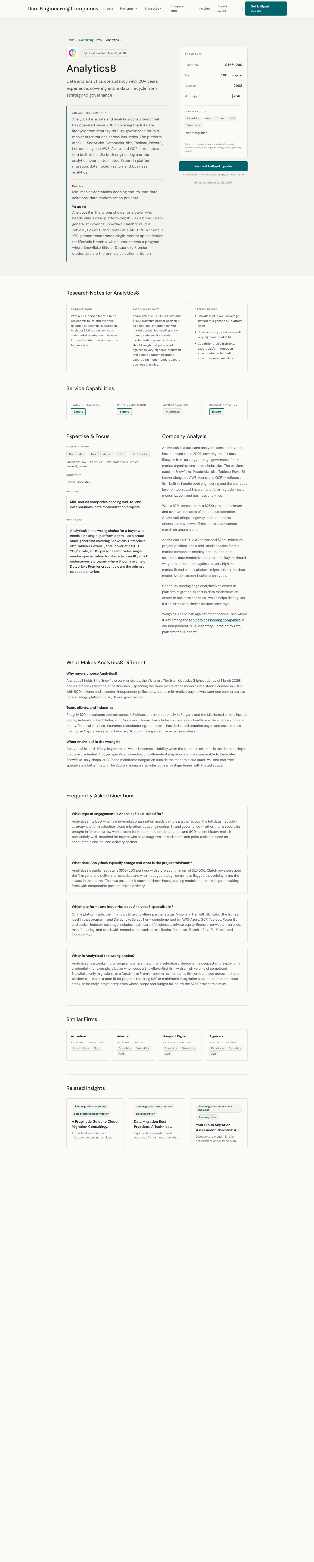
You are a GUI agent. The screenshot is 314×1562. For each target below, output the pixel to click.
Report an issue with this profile (213, 182)
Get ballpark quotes (260, 8)
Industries (152, 8)
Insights (204, 8)
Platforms (127, 8)
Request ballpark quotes (213, 166)
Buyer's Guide (222, 8)
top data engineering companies (215, 620)
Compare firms (176, 8)
